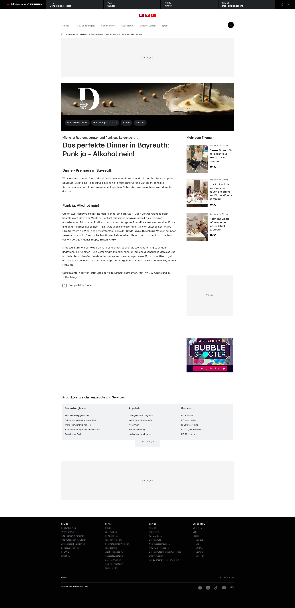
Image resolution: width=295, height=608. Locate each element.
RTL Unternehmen (189, 434)
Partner (108, 524)
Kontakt (152, 528)
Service (152, 524)
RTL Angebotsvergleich (192, 430)
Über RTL (197, 528)
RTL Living (198, 552)
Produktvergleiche (113, 540)
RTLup (196, 544)
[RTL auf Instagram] (208, 588)
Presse (196, 536)
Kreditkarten (111, 548)
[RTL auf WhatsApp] (232, 588)
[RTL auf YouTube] (224, 588)
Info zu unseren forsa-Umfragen (164, 560)
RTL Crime (198, 548)
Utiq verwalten (156, 556)
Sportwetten (111, 532)
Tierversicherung (137, 430)
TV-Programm (67, 532)
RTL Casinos (187, 416)
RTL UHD (65, 552)
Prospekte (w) (111, 568)
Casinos (108, 528)
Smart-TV (65, 556)
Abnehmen (134, 425)
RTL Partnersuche (189, 425)
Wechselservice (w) (114, 552)
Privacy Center (156, 536)
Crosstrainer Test (73, 434)
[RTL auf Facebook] (200, 588)
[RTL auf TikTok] (216, 588)
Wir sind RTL (199, 524)
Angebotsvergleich (114, 556)
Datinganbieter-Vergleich (141, 416)
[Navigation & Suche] (231, 25)
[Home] (147, 15)
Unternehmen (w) (113, 560)
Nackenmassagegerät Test (77, 416)
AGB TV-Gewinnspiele (159, 548)
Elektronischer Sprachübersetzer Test (82, 430)
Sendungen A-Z (68, 528)
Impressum (154, 532)
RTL (63, 34)
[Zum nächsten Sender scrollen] (288, 4)
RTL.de (64, 524)
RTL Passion (198, 556)
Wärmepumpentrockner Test (78, 425)
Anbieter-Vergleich (114, 564)
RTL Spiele (198, 540)
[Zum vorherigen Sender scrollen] (282, 4)
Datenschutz (155, 540)
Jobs (195, 532)
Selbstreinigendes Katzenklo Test (80, 420)
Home (64, 578)
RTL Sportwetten (189, 420)
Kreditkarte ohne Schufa (140, 420)
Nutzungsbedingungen (159, 544)
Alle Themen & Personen (72, 536)
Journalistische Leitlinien (73, 544)
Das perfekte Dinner (78, 34)
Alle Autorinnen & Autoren (73, 540)
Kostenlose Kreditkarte (140, 434)
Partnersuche (111, 536)
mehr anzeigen (147, 441)
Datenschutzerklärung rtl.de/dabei (165, 552)
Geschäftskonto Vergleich (117, 544)
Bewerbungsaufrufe (70, 548)
